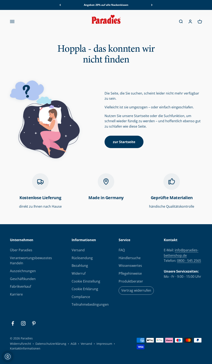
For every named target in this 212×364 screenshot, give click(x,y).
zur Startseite (124, 142)
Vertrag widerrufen (136, 290)
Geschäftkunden (23, 279)
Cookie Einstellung (86, 281)
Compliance (81, 297)
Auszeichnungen (23, 271)
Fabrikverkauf (20, 286)
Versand (78, 250)
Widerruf (79, 273)
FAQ (122, 250)
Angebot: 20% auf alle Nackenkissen (106, 5)
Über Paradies (21, 250)
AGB (73, 344)
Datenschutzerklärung (50, 344)
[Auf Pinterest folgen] (34, 323)
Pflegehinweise (130, 273)
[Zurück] (60, 5)
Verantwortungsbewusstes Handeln (31, 261)
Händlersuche (130, 258)
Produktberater (131, 281)
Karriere (16, 294)
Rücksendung (82, 258)
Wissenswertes (130, 265)
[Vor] (152, 5)
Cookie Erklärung (85, 289)
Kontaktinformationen (25, 348)
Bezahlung (80, 265)
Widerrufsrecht (20, 344)
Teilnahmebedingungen (90, 304)
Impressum (104, 344)
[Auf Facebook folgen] (13, 323)
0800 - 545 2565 (189, 260)
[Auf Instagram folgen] (23, 323)
